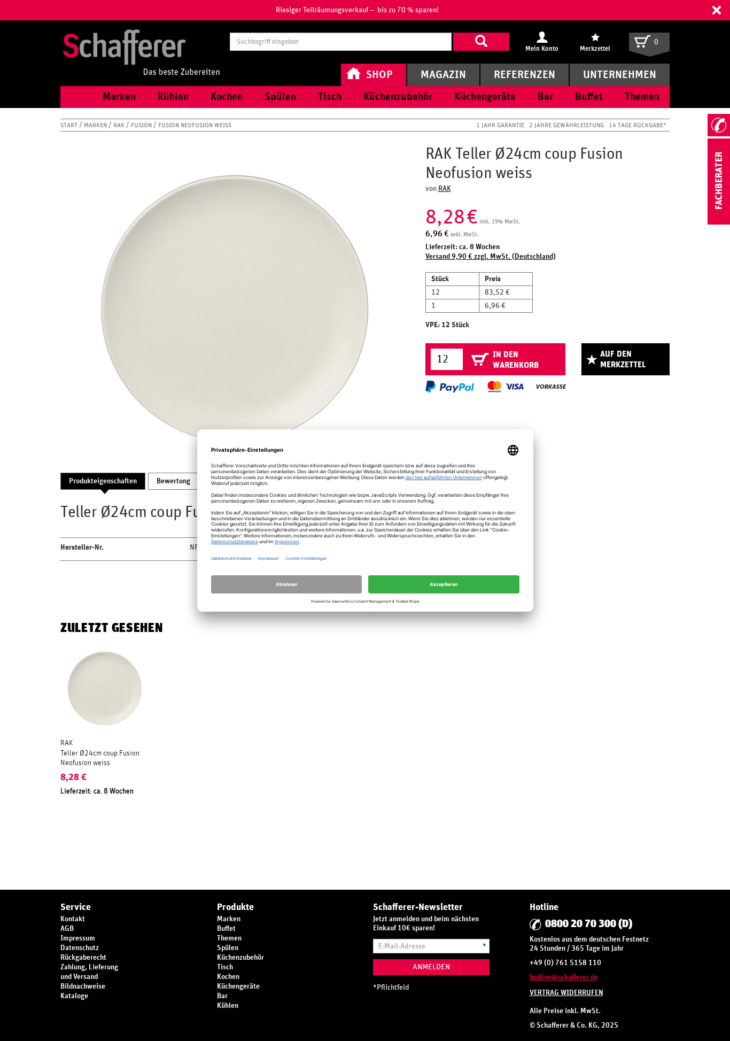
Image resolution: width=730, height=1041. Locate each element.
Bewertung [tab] (173, 481)
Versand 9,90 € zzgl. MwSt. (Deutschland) (490, 256)
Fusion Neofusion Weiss (194, 125)
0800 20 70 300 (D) (588, 924)
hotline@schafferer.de (564, 977)
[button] (716, 10)
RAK (119, 125)
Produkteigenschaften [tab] (103, 481)
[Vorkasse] (551, 386)
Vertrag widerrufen (566, 993)
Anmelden (431, 967)
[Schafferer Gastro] (141, 41)
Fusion (142, 125)
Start (69, 125)
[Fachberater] (719, 222)
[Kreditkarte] (505, 386)
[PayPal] (449, 386)
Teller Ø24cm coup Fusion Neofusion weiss (99, 758)
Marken (96, 125)
